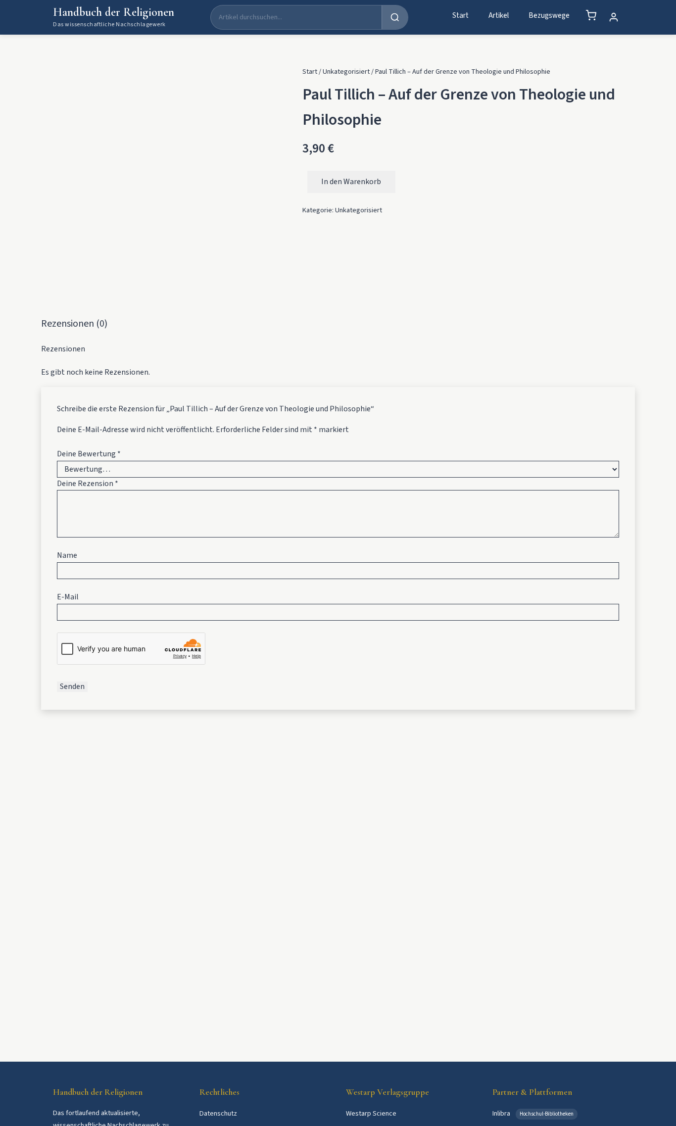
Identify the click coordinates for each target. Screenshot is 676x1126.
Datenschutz (218, 1113)
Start (460, 15)
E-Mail (68, 596)
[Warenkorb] (590, 15)
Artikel (498, 15)
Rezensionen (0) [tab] (74, 324)
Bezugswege (549, 15)
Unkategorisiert (346, 71)
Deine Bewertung (89, 453)
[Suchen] (395, 17)
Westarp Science (371, 1113)
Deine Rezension (87, 483)
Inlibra (502, 1113)
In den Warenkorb (351, 181)
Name (67, 555)
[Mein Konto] (613, 17)
